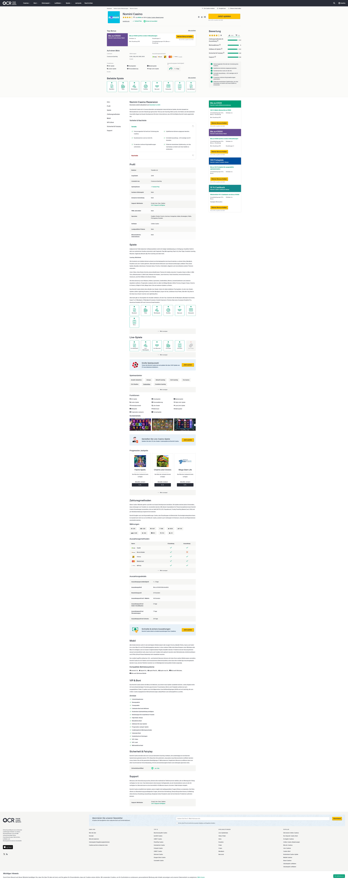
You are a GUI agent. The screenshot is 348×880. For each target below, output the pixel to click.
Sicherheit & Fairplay (114, 126)
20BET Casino (158, 851)
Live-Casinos (287, 848)
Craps (220, 848)
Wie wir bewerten (94, 839)
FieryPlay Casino (158, 842)
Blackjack (221, 851)
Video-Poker (222, 836)
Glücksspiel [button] (46, 3)
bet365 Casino (158, 836)
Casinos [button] (26, 3)
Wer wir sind (92, 833)
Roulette (220, 842)
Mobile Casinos (287, 857)
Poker (220, 845)
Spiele (109, 110)
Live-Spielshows (223, 833)
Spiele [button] (68, 3)
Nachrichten (89, 3)
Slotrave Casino (158, 854)
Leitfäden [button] (58, 3)
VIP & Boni (110, 122)
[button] (163, 331)
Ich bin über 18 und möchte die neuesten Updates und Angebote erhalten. (196, 823)
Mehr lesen (201, 877)
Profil (108, 106)
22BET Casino (158, 839)
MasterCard (140, 561)
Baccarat (221, 854)
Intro (108, 102)
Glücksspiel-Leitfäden (289, 863)
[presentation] (195, 425)
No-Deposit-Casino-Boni (290, 836)
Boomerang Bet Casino (160, 833)
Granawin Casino (159, 860)
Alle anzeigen (192, 30)
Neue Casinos (287, 860)
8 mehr (180, 57)
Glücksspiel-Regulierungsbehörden (99, 842)
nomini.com (126, 21)
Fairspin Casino (158, 848)
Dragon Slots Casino (159, 857)
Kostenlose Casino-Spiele (290, 854)
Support (109, 130)
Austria (342, 3)
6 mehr (131, 59)
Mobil (109, 118)
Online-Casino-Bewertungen (155, 17)
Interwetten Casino (159, 845)
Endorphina (146, 384)
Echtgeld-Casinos (288, 839)
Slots (219, 839)
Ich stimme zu (339, 876)
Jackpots (78, 3)
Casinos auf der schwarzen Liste (98, 845)
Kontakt (91, 836)
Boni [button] (35, 3)
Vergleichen (222, 8)
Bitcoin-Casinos (287, 845)
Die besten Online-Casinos (291, 833)
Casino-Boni (286, 851)
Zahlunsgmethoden (113, 114)
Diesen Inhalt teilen (235, 8)
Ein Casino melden (209, 8)
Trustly (139, 548)
